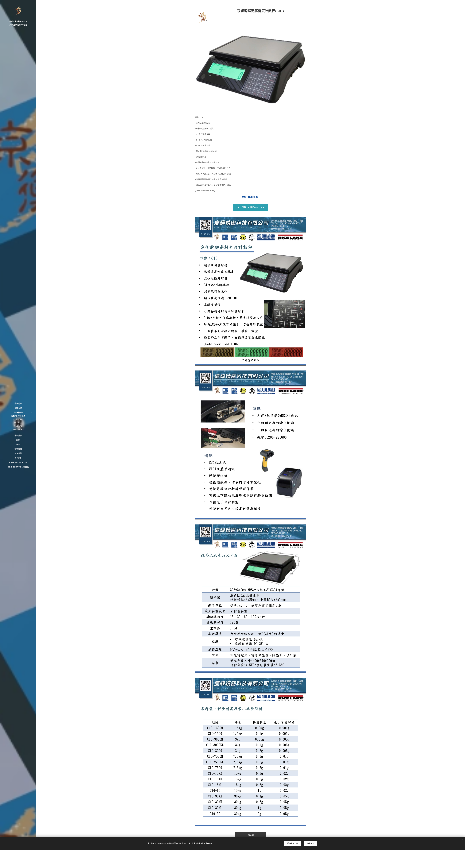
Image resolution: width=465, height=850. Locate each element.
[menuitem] (18, 403)
